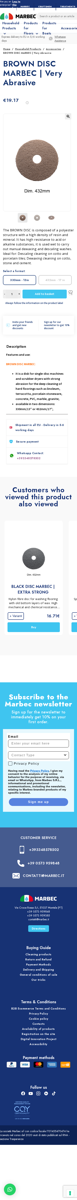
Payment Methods (38, 964)
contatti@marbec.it (38, 919)
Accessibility (38, 1044)
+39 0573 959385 (38, 915)
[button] (68, 116)
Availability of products (38, 1029)
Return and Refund (38, 959)
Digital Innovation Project (38, 1039)
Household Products (28, 49)
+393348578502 (28, 458)
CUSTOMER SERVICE (39, 837)
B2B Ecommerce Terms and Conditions (38, 1008)
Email (13, 736)
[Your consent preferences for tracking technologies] (70, 1193)
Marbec (25, 6)
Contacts (38, 1024)
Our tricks (38, 980)
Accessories (53, 49)
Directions (38, 929)
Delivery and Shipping (38, 970)
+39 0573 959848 (43, 863)
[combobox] (37, 755)
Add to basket (44, 294)
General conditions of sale (38, 975)
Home (6, 49)
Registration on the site (38, 1034)
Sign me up (38, 802)
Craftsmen (45, 6)
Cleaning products (38, 954)
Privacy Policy (39, 770)
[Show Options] (65, 755)
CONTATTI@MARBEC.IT (44, 875)
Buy (33, 627)
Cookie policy (38, 1019)
